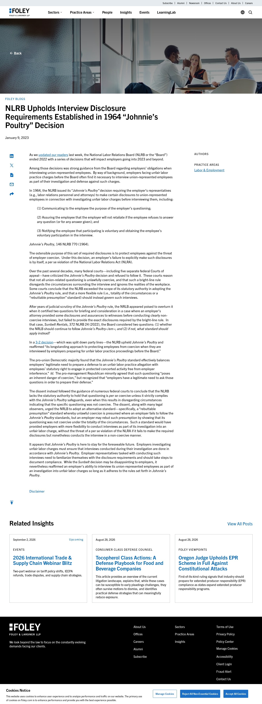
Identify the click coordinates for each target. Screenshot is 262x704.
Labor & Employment (209, 170)
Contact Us (221, 3)
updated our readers (53, 155)
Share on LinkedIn (11, 156)
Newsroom (194, 3)
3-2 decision (44, 342)
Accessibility (224, 656)
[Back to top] (11, 503)
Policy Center (225, 641)
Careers (249, 3)
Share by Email (11, 184)
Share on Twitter (11, 165)
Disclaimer (36, 491)
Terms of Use (224, 627)
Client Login (224, 664)
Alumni (181, 3)
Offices (207, 3)
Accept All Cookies (236, 693)
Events (144, 12)
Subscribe (168, 3)
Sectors (53, 12)
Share (11, 194)
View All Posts (240, 523)
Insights (126, 12)
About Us (236, 3)
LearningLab (166, 12)
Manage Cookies (165, 693)
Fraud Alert (223, 671)
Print (11, 175)
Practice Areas (80, 12)
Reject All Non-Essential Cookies (200, 693)
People (107, 12)
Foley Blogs (15, 99)
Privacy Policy (225, 634)
